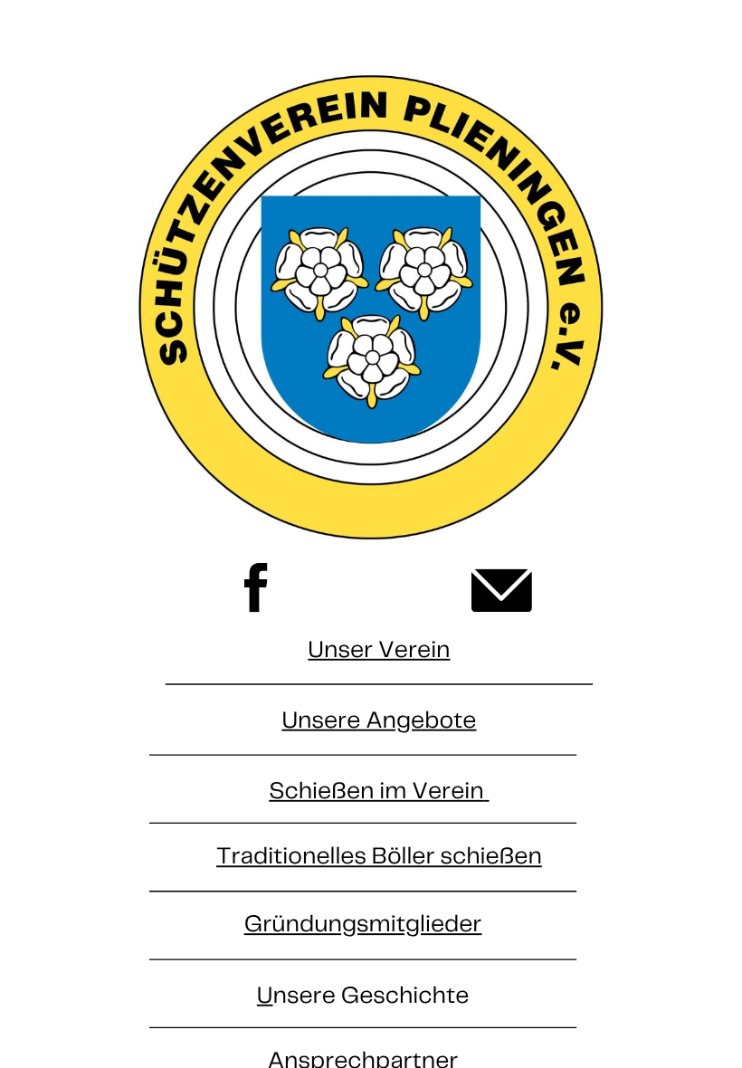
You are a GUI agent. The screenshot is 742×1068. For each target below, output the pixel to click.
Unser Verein (379, 650)
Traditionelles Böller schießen (379, 857)
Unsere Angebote (378, 721)
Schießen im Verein (376, 791)
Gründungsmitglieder (363, 925)
